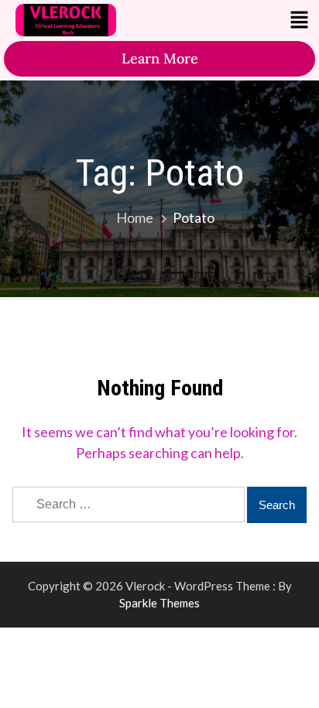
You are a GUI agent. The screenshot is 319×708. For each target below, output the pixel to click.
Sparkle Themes (159, 603)
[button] (299, 20)
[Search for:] (129, 502)
